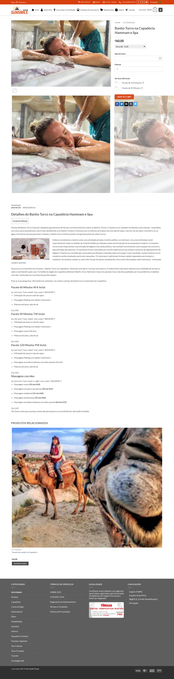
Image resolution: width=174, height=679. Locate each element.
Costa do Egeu (17, 606)
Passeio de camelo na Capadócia (24, 552)
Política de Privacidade (60, 611)
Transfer (14, 655)
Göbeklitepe (16, 621)
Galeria (121, 10)
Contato (132, 10)
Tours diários (16, 646)
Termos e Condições (59, 606)
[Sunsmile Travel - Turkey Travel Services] (19, 9)
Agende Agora (20, 563)
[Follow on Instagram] (142, 2)
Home (117, 23)
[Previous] (12, 195)
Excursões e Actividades (66, 10)
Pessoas (118, 64)
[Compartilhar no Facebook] (117, 104)
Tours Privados (17, 651)
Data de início (120, 54)
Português (154, 2)
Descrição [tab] (16, 208)
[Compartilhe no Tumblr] (131, 104)
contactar (48, 281)
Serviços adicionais (122, 78)
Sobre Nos (48, 10)
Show (24, 221)
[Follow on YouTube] (146, 2)
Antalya (14, 597)
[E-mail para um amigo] (126, 104)
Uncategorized (17, 660)
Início (37, 10)
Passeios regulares (19, 641)
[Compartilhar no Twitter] (122, 104)
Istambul (15, 626)
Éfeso (13, 616)
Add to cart (124, 97)
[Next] (20, 89)
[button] (148, 10)
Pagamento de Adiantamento (63, 602)
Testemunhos (108, 10)
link (24, 262)
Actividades (129, 23)
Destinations (17, 611)
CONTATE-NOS (57, 597)
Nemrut (14, 631)
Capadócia (16, 602)
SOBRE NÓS (55, 592)
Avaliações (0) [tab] (29, 208)
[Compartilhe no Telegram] (135, 104)
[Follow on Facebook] (138, 2)
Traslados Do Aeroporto (89, 10)
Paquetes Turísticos (19, 636)
